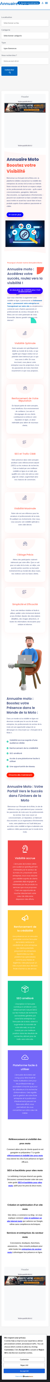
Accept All (24, 1371)
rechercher (9, 70)
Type (3, 42)
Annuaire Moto (14, 3)
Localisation (6, 17)
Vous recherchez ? (9, 55)
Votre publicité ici (25, 101)
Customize (24, 1359)
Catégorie (5, 30)
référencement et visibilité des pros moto (25, 1156)
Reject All (24, 1365)
